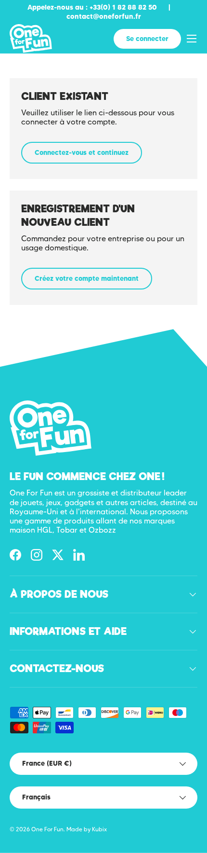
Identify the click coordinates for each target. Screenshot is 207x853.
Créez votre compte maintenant (87, 278)
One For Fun (47, 829)
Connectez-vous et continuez (82, 152)
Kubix (99, 829)
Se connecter (147, 38)
